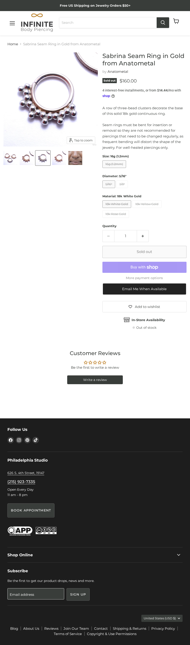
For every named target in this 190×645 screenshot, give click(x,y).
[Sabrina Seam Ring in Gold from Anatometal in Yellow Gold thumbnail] (26, 158)
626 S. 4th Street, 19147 (25, 473)
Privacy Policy (163, 628)
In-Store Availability (148, 320)
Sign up (78, 594)
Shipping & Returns (129, 628)
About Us (31, 628)
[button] (144, 289)
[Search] (163, 22)
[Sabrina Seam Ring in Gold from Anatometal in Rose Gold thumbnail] (59, 158)
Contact (101, 628)
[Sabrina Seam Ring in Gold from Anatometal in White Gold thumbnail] (42, 158)
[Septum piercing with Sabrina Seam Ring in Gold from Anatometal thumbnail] (75, 158)
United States (160, 618)
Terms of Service (68, 634)
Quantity (109, 226)
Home (12, 44)
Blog (14, 628)
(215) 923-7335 (21, 481)
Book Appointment (31, 510)
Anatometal (118, 71)
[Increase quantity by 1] (143, 236)
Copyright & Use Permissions (111, 634)
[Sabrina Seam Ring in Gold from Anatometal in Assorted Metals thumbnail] (10, 158)
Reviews (51, 628)
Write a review (95, 380)
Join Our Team (76, 628)
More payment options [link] (144, 278)
